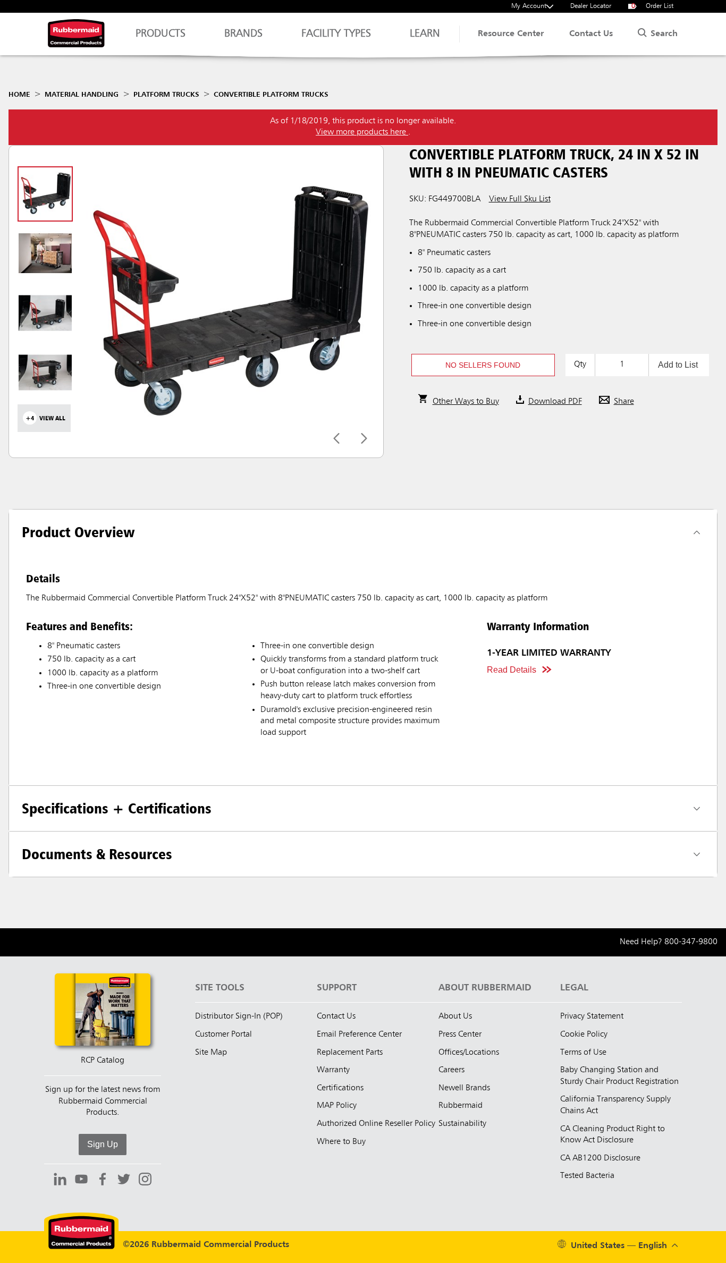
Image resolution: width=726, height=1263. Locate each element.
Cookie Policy (583, 1034)
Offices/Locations (468, 1052)
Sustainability (462, 1124)
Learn (425, 34)
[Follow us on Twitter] (123, 1180)
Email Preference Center (359, 1034)
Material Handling (82, 94)
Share (624, 401)
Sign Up (102, 1144)
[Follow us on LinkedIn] (60, 1180)
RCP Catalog (102, 1060)
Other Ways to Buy (466, 401)
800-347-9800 (690, 942)
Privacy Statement (591, 1016)
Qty (580, 364)
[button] (483, 365)
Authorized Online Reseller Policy (376, 1124)
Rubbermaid (460, 1105)
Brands (243, 34)
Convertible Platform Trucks (271, 94)
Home (19, 94)
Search (663, 34)
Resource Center (511, 34)
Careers (451, 1070)
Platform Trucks (166, 94)
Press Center (460, 1034)
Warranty (333, 1070)
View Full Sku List (520, 199)
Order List (652, 6)
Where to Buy (341, 1142)
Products (160, 34)
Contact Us (591, 34)
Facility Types (336, 34)
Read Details (511, 669)
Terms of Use (583, 1052)
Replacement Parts (350, 1052)
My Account (528, 6)
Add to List (678, 364)
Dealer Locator (590, 6)
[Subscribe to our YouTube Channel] (81, 1180)
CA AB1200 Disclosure (600, 1158)
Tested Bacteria (587, 1176)
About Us (455, 1016)
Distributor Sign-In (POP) (239, 1016)
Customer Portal (223, 1034)
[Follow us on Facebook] (102, 1180)
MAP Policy (337, 1105)
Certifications (340, 1088)
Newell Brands (464, 1088)
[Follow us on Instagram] (145, 1180)
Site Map (211, 1052)
